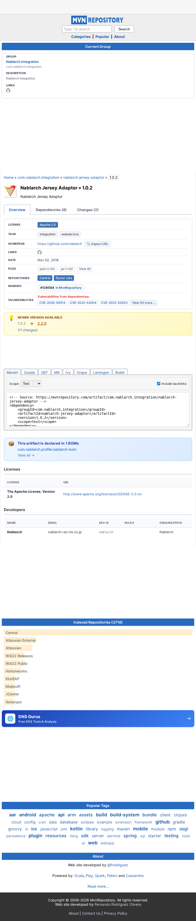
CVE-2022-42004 (83, 303)
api (62, 814)
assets (86, 814)
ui (84, 843)
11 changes (27, 330)
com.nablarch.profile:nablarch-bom (47, 449)
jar (67, 269)
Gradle (29, 372)
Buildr (120, 372)
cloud (16, 822)
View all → (26, 455)
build (102, 814)
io (27, 829)
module (158, 829)
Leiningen (101, 372)
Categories (81, 36)
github (163, 821)
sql (143, 836)
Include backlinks (174, 384)
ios (34, 828)
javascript (49, 829)
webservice (70, 234)
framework (143, 822)
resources (56, 835)
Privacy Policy (115, 913)
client (166, 814)
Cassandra (135, 875)
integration (47, 234)
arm (72, 814)
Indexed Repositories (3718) (98, 622)
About (119, 36)
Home (9, 177)
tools (186, 836)
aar (13, 814)
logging (108, 829)
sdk (85, 835)
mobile (141, 828)
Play (89, 875)
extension (123, 822)
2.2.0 (42, 323)
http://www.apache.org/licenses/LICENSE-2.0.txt (102, 494)
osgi (183, 828)
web (93, 842)
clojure (180, 814)
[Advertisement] (98, 6)
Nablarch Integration (22, 62)
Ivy (68, 372)
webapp (107, 843)
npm (172, 828)
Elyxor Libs (64, 278)
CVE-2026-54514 (52, 303)
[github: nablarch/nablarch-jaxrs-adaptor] (40, 252)
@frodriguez (117, 865)
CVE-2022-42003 (114, 303)
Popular (102, 36)
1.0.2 (87, 187)
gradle (179, 821)
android (28, 814)
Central (45, 278)
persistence (16, 836)
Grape (82, 372)
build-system (125, 814)
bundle (150, 814)
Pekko (112, 875)
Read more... (98, 886)
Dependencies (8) (51, 210)
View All (85, 269)
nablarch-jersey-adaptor (83, 177)
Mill (56, 372)
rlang (74, 836)
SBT (44, 372)
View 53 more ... (143, 303)
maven (124, 828)
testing (172, 835)
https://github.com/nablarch (60, 244)
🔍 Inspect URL (97, 244)
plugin (36, 835)
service (114, 835)
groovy (15, 828)
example (105, 822)
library (92, 828)
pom (47, 269)
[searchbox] (87, 29)
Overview (17, 210)
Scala (79, 875)
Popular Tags (98, 805)
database (69, 821)
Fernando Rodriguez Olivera (118, 904)
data (53, 822)
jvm (64, 829)
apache (47, 814)
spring (131, 835)
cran (43, 822)
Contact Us (91, 913)
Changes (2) (88, 210)
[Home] (98, 23)
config (30, 822)
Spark (100, 875)
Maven (12, 372)
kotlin (77, 828)
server (98, 835)
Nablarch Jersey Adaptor (48, 187)
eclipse (88, 822)
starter (155, 835)
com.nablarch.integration (38, 177)
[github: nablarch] (8, 90)
